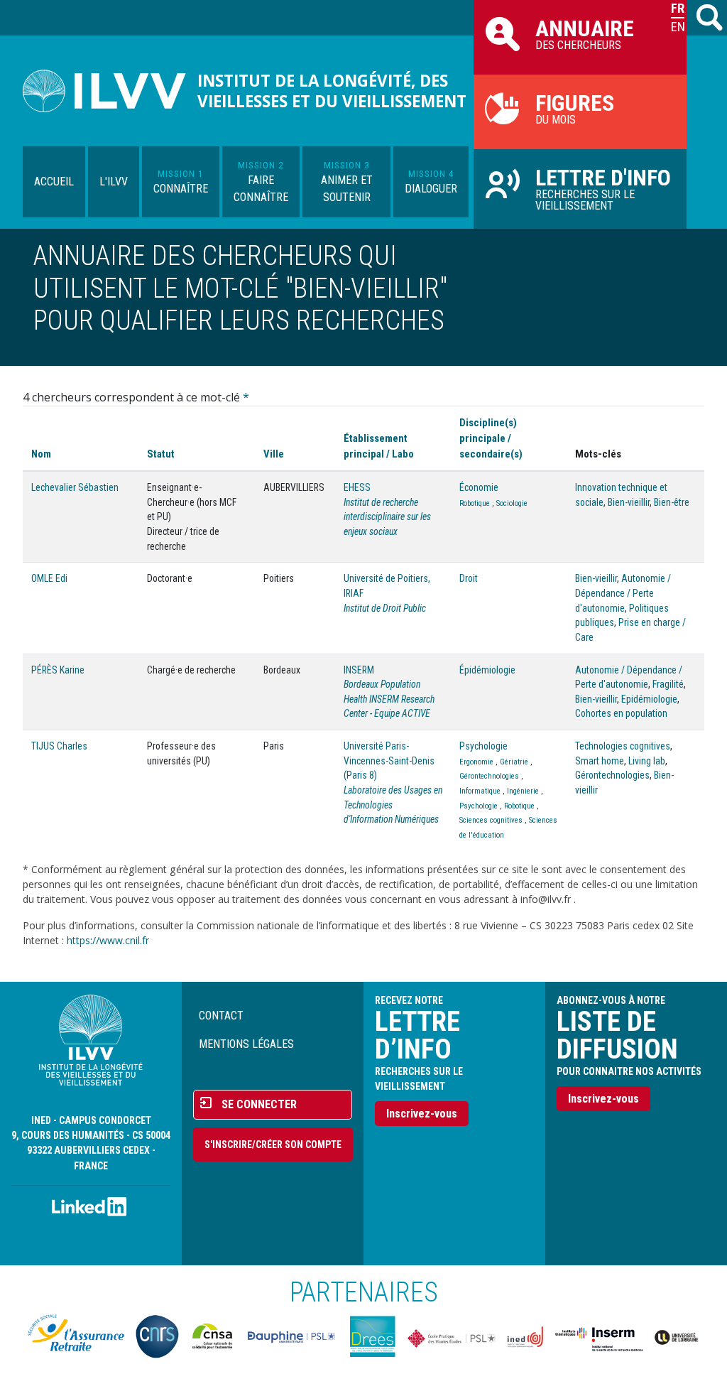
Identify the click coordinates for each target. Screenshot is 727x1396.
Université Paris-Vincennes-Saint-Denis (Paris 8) (389, 760)
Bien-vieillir (629, 502)
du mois (574, 108)
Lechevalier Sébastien (75, 487)
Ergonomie (476, 762)
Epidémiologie (649, 699)
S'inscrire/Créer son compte (272, 1144)
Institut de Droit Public (385, 608)
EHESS (357, 487)
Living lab (646, 761)
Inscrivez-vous (421, 1113)
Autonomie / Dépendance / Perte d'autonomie (623, 593)
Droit (468, 578)
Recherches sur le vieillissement (603, 188)
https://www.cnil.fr (108, 940)
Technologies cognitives (622, 746)
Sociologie (512, 503)
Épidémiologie (487, 670)
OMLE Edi (49, 578)
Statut (161, 454)
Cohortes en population (621, 713)
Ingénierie (523, 791)
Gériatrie (514, 762)
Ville (273, 454)
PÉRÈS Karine (57, 670)
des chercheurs (584, 33)
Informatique (480, 791)
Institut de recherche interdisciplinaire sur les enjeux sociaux (387, 517)
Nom (41, 454)
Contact (221, 1015)
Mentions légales (246, 1044)
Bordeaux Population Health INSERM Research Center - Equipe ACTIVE (389, 698)
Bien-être (671, 502)
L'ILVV (113, 181)
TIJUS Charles (59, 746)
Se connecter (259, 1104)
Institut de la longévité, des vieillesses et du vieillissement (331, 91)
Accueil (54, 181)
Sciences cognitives (491, 820)
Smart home (599, 761)
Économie (478, 487)
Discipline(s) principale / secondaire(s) (491, 438)
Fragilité (668, 684)
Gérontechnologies (489, 776)
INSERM (359, 670)
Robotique (474, 503)
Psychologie (483, 746)
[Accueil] (110, 91)
